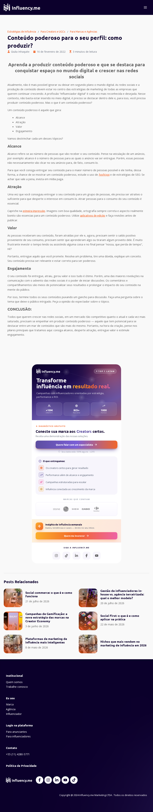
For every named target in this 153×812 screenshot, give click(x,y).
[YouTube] (97, 556)
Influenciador (14, 714)
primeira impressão (34, 210)
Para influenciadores (18, 736)
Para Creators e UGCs (53, 31)
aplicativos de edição (92, 215)
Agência (10, 709)
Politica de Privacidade (21, 766)
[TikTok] (66, 556)
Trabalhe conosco (17, 687)
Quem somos (14, 682)
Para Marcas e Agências (83, 31)
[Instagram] (56, 556)
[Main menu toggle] (145, 7)
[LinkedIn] (76, 556)
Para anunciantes (16, 732)
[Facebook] (86, 556)
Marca (10, 704)
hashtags (104, 174)
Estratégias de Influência (21, 31)
